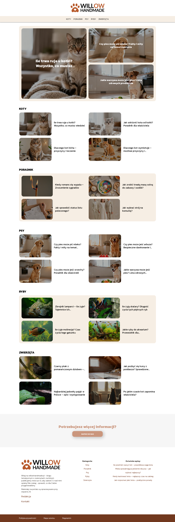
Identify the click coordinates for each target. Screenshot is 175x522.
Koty (68, 19)
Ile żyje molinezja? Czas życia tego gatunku (67, 331)
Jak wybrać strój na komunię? (132, 209)
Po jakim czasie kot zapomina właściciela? (139, 393)
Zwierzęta (103, 19)
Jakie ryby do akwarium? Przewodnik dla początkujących (135, 331)
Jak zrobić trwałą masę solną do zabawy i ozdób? (137, 186)
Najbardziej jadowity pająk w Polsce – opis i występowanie (69, 393)
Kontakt (25, 501)
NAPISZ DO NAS (87, 434)
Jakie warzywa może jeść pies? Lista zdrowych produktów (121, 82)
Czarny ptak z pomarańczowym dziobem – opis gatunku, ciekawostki (69, 368)
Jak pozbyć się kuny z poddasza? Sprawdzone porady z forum (135, 368)
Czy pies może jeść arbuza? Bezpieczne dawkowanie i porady (137, 246)
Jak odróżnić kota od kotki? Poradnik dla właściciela (138, 124)
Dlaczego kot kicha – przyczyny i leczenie (65, 149)
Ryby (93, 19)
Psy (87, 19)
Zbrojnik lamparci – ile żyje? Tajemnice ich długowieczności (70, 308)
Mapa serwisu (49, 518)
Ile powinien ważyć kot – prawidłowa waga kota (133, 464)
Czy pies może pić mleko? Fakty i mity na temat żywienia (121, 45)
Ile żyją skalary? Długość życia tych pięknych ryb (135, 308)
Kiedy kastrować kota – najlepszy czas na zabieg (133, 476)
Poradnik (78, 19)
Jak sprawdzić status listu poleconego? (68, 209)
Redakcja (26, 496)
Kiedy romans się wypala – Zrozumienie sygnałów (69, 186)
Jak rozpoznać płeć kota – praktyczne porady (133, 480)
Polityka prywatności (27, 518)
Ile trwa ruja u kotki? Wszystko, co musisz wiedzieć (54, 63)
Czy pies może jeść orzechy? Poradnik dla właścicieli (69, 271)
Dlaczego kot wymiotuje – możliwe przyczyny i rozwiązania (137, 149)
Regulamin (66, 518)
